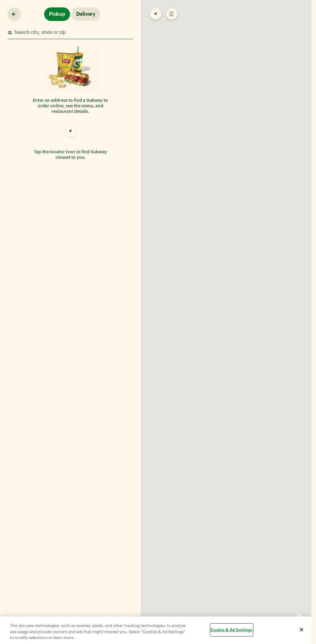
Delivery (85, 14)
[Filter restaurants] (171, 14)
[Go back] (14, 14)
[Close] (301, 629)
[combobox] (70, 32)
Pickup (57, 14)
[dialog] (155, 630)
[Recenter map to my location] (155, 14)
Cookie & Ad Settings (231, 630)
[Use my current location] (70, 132)
